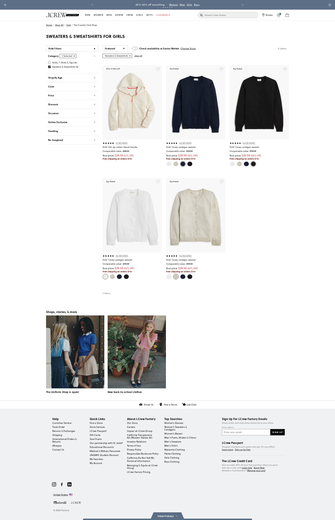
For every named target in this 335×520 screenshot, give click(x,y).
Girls (189, 4)
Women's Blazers (173, 433)
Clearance (163, 14)
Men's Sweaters (172, 441)
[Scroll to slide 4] (169, 7)
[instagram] (54, 484)
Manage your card (256, 470)
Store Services (97, 427)
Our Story (132, 423)
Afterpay (56, 445)
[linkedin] (69, 484)
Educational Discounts (102, 447)
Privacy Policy (134, 449)
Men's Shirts (171, 445)
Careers (131, 427)
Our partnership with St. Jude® (106, 443)
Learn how (247, 467)
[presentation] (108, 143)
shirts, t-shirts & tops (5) (64, 62)
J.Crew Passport (98, 431)
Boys (196, 4)
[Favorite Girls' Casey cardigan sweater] (221, 69)
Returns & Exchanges (63, 431)
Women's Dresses (173, 423)
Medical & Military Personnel (105, 451)
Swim (129, 14)
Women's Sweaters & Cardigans (175, 428)
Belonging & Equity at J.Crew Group (142, 467)
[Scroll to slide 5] (171, 7)
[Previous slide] (92, 5)
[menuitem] (87, 15)
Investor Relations (136, 441)
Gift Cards (95, 435)
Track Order (58, 427)
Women (173, 4)
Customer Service (61, 423)
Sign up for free (243, 449)
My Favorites (96, 459)
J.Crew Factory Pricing (138, 472)
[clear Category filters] (74, 56)
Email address (228, 427)
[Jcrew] (76, 502)
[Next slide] (242, 5)
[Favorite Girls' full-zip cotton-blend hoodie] (158, 69)
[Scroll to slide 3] (167, 7)
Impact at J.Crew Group (139, 431)
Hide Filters (55, 48)
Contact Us (58, 449)
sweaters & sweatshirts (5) (65, 66)
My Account (96, 463)
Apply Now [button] (259, 467)
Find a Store (170, 404)
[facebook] (62, 484)
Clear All (138, 55)
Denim (119, 14)
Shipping (57, 435)
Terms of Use (134, 445)
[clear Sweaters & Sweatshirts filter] (130, 56)
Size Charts (96, 439)
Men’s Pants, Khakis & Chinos (180, 437)
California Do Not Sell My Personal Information (140, 459)
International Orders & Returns (64, 440)
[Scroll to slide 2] (165, 7)
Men (182, 4)
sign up (277, 432)
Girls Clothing (171, 457)
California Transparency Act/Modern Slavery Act (139, 436)
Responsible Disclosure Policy (142, 453)
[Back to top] (329, 514)
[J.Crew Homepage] (62, 15)
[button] (279, 15)
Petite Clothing (172, 453)
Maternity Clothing (174, 449)
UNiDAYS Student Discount (104, 455)
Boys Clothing (171, 461)
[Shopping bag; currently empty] (287, 15)
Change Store (188, 48)
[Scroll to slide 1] (163, 7)
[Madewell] (59, 502)
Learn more (227, 449)
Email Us (148, 404)
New (88, 14)
